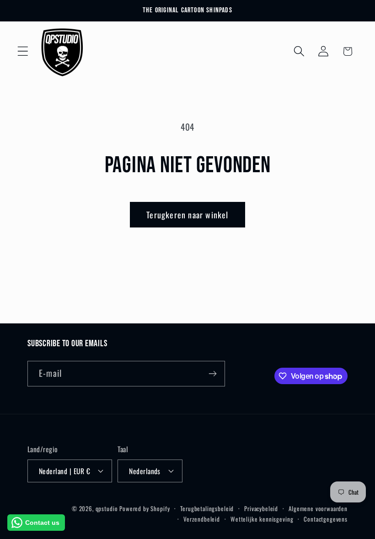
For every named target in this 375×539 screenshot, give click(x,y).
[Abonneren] (212, 373)
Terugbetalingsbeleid (207, 508)
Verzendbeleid (201, 518)
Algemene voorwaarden (318, 508)
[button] (23, 51)
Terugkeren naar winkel (187, 215)
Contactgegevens (326, 518)
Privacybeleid (261, 508)
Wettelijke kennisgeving (261, 518)
